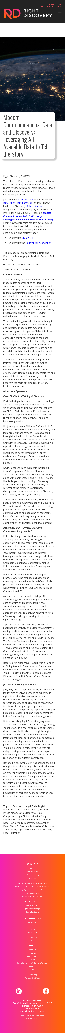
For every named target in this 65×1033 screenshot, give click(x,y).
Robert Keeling (34, 206)
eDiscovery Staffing (32, 875)
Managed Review (32, 871)
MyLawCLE (28, 238)
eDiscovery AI (32, 937)
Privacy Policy (32, 975)
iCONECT (33, 941)
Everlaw (32, 929)
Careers (32, 970)
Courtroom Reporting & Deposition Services (32, 883)
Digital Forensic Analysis (33, 909)
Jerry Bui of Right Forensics (17, 202)
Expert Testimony (32, 912)
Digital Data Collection (32, 905)
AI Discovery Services (32, 893)
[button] (60, 14)
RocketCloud (32, 933)
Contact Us (32, 966)
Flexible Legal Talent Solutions (33, 897)
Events (32, 960)
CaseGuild (32, 926)
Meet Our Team (32, 956)
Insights (33, 953)
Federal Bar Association (39, 242)
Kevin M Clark (25, 199)
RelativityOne (33, 923)
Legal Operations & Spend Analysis (32, 890)
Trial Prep (32, 878)
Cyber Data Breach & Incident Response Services (33, 887)
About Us (32, 950)
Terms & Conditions (33, 978)
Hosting (33, 868)
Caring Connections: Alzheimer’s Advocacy (32, 963)
